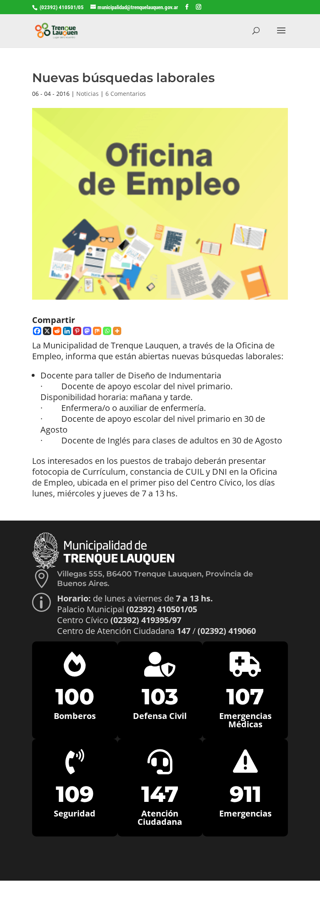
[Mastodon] (87, 331)
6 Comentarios (125, 94)
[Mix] (97, 331)
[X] (47, 331)
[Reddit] (57, 331)
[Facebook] (37, 331)
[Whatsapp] (107, 331)
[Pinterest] (77, 331)
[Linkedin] (67, 331)
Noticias (87, 94)
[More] (117, 331)
